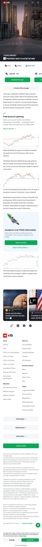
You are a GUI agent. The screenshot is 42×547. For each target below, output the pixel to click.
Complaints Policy (28, 406)
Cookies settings (27, 523)
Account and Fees (9, 372)
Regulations (26, 398)
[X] (30, 325)
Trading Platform (28, 352)
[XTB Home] (6, 2)
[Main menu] (38, 2)
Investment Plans (9, 368)
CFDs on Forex (8, 356)
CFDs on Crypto (8, 364)
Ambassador (26, 348)
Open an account (21, 243)
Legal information (28, 390)
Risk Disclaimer (27, 402)
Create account (21, 446)
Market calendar (8, 395)
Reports (25, 373)
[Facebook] (24, 325)
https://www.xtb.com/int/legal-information (16, 485)
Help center (7, 399)
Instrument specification (7, 377)
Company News (27, 410)
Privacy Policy (27, 394)
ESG (23, 381)
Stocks (5, 345)
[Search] (32, 2)
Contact (25, 356)
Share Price (26, 377)
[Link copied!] (11, 325)
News (24, 369)
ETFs (5, 348)
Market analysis (8, 391)
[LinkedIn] (18, 325)
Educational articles (10, 387)
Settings (12, 540)
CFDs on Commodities (11, 352)
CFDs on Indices (8, 360)
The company (27, 345)
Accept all (30, 540)
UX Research (26, 360)
